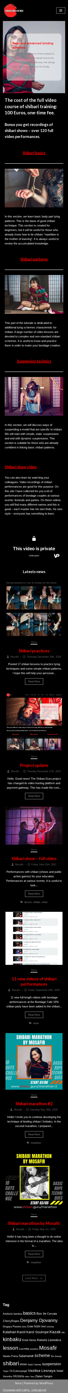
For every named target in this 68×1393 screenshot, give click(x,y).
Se (52, 1356)
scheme (42, 1355)
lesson (28, 902)
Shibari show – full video (34, 858)
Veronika (7, 1376)
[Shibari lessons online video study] (14, 10)
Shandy (58, 1356)
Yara (32, 1376)
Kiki (63, 1332)
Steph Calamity (34, 1364)
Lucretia (24, 1348)
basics (29, 1313)
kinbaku (12, 1339)
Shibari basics (34, 153)
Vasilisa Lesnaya (42, 1371)
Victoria (18, 1376)
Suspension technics (34, 361)
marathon (36, 1142)
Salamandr (26, 1356)
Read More (34, 681)
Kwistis (42, 1340)
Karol (21, 1332)
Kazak (55, 1332)
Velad (59, 1370)
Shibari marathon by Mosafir (34, 1223)
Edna (24, 1327)
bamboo (18, 1313)
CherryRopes (11, 1321)
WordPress (46, 1383)
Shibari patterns (34, 259)
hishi (37, 1326)
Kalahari (9, 1332)
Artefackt (8, 1313)
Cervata (52, 1313)
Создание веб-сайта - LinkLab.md (24, 1390)
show (44, 902)
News (34, 642)
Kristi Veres (29, 1340)
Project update (34, 765)
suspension (51, 1364)
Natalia (6, 1356)
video (27, 1376)
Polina (14, 1356)
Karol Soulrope (37, 1332)
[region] (34, 57)
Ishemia (50, 1327)
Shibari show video (21, 467)
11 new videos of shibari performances (34, 981)
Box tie (41, 1313)
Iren (43, 1326)
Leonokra (54, 1340)
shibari (36, 902)
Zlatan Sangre (43, 1376)
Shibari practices (34, 650)
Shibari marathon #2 (34, 1103)
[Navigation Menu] (60, 10)
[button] (34, 57)
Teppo (5, 1371)
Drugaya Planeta (12, 1326)
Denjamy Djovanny (39, 1320)
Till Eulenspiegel (18, 1371)
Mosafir (48, 1348)
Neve (18, 1383)
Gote (30, 1326)
